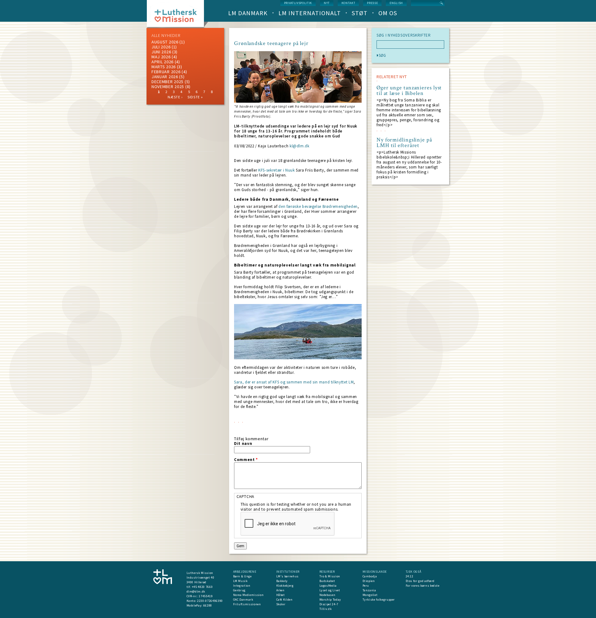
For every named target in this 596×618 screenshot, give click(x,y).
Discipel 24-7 (328, 604)
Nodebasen (327, 595)
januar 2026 (164, 76)
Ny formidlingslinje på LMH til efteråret (404, 142)
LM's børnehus (287, 576)
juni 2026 (161, 52)
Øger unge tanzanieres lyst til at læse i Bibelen (409, 90)
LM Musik (240, 581)
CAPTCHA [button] (246, 496)
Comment (246, 459)
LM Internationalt (309, 13)
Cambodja (370, 576)
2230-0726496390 (210, 601)
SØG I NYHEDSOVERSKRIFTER (404, 35)
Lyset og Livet (329, 590)
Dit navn (243, 443)
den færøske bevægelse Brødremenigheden (318, 206)
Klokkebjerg (285, 586)
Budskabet (327, 581)
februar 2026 (165, 71)
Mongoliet (370, 595)
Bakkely (282, 581)
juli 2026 (160, 47)
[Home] (178, 15)
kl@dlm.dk (299, 146)
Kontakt (348, 3)
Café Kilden (284, 600)
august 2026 (164, 42)
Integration (242, 586)
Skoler (281, 604)
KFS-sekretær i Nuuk (276, 170)
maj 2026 (161, 57)
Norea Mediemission (248, 595)
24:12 (409, 576)
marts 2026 (163, 66)
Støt (360, 13)
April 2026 (162, 62)
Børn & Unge (242, 576)
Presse (372, 3)
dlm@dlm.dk (196, 591)
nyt (327, 3)
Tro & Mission (329, 576)
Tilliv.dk (325, 609)
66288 (207, 605)
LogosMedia (328, 586)
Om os (387, 13)
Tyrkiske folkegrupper (379, 600)
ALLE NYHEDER (165, 35)
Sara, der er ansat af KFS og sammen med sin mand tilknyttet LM (294, 382)
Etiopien (369, 581)
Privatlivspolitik (298, 3)
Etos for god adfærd (420, 581)
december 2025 (167, 81)
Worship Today (330, 600)
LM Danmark (248, 13)
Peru (366, 586)
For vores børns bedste (423, 586)
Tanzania (369, 590)
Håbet (280, 595)
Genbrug (239, 590)
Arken (280, 590)
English (396, 3)
